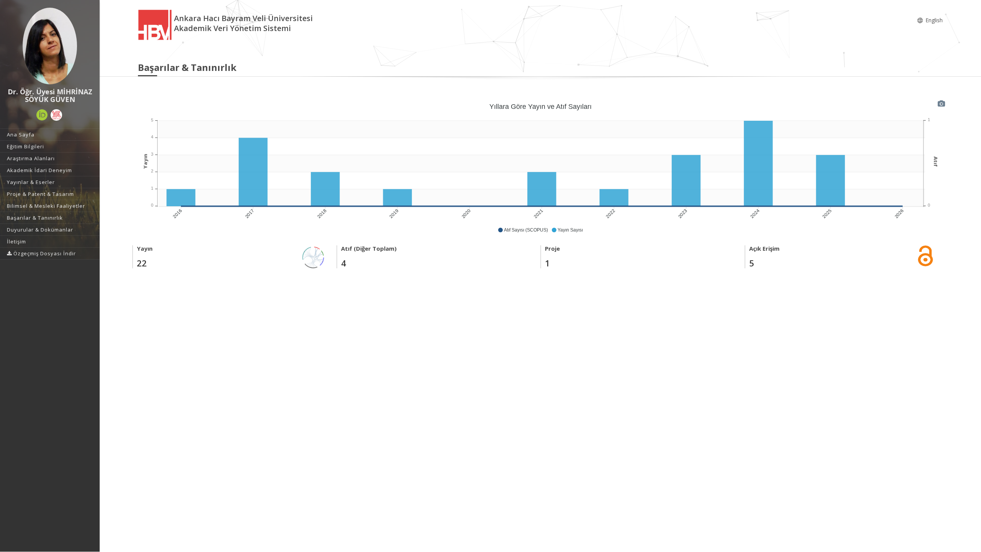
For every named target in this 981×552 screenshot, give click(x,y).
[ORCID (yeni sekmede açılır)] (42, 115)
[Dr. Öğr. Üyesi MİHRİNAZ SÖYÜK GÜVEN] (50, 46)
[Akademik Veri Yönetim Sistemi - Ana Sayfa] (156, 24)
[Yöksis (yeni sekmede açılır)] (56, 115)
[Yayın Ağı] (313, 256)
